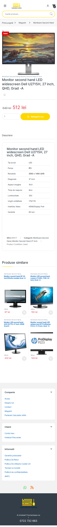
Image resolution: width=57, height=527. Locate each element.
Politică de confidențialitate (16, 472)
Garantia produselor (13, 455)
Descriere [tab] (7, 135)
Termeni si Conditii (12, 468)
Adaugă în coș (37, 116)
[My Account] (48, 5)
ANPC (7, 476)
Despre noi (9, 403)
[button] (3, 31)
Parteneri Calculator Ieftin (15, 415)
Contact (8, 407)
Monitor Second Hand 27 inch (31, 76)
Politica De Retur (12, 459)
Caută (51, 14)
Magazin (22, 23)
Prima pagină (7, 23)
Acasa (7, 398)
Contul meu (9, 433)
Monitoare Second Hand (43, 23)
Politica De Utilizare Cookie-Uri (17, 464)
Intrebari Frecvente (13, 437)
